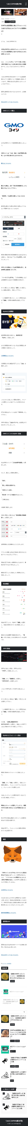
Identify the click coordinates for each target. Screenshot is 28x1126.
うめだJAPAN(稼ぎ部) (14, 4)
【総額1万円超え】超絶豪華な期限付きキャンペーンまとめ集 (18, 1059)
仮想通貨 (9, 963)
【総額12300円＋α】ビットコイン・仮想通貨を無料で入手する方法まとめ (17, 976)
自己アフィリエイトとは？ (18, 1046)
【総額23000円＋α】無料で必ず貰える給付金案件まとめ (18, 1074)
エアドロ (4, 963)
